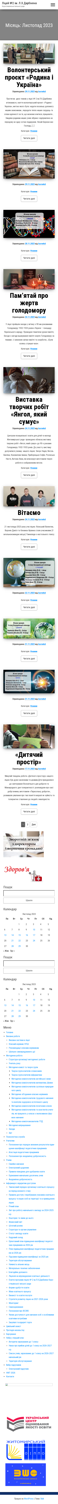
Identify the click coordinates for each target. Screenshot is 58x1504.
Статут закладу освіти (18, 1233)
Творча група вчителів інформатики (26, 1075)
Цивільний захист (13, 1326)
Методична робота (14, 1055)
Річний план (14, 1206)
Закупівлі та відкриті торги (20, 1322)
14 (12, 935)
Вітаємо (29, 513)
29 (19, 946)
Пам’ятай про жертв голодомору (29, 303)
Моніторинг (14, 1303)
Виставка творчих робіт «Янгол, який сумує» (29, 411)
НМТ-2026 (10, 1372)
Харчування (11, 1334)
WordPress (28, 1498)
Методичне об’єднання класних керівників (29, 1094)
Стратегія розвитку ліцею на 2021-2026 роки (28, 1299)
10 (34, 929)
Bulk (42, 1498)
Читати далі (29, 138)
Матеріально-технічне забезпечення (24, 1268)
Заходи (12, 1129)
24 (34, 940)
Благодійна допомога (18, 1272)
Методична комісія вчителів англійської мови (31, 1079)
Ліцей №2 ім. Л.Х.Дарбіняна (19, 3)
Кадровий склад (16, 1237)
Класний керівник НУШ (19, 1044)
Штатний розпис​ (16, 1225)
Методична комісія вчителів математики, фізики (32, 1082)
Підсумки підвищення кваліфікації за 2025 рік (28, 1256)
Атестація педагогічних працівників (24, 1152)
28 (12, 946)
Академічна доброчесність (20, 1179)
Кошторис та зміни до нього (21, 1218)
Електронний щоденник (19, 1167)
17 (34, 935)
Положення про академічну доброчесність (27, 1156)
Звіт (10, 1133)
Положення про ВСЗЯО (19, 1311)
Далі (34, 824)
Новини (33, 131)
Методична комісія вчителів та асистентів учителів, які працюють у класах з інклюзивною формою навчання (32, 1113)
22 (19, 940)
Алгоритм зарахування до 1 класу (23, 1341)
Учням (8, 1160)
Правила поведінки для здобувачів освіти (27, 1171)
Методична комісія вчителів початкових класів (31, 1106)
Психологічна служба (15, 1137)
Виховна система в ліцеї (19, 1040)
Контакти (10, 1376)
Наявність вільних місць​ (19, 1264)
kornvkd (42, 91)
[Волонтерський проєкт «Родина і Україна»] (29, 54)
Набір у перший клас (15, 1338)
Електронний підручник (19, 1369)
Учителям (10, 1140)
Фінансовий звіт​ (15, 1222)
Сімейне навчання (16, 1164)
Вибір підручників (13, 1365)
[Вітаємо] (29, 496)
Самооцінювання (16, 1307)
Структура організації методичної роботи (27, 1059)
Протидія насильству (15, 1330)
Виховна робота (13, 1036)
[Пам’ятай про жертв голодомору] (29, 279)
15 (19, 935)
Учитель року (14, 1063)
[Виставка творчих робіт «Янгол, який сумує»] (29, 380)
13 (5, 935)
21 (12, 940)
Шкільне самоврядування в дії (22, 1051)
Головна (9, 1032)
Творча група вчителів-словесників (26, 1071)
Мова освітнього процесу (20, 1291)
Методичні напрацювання (19, 1125)
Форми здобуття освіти (19, 1287)
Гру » (12, 951)
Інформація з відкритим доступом (21, 1183)
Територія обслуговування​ (20, 1260)
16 (27, 935)
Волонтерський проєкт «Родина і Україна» (29, 77)
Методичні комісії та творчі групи (23, 1067)
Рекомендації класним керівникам (24, 1048)
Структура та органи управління (22, 1229)
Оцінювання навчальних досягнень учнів (26, 1175)
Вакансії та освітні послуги (20, 1295)
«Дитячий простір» (29, 758)
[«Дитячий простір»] (29, 736)
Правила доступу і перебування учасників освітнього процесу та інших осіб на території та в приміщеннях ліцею (32, 1199)
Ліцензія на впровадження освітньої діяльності (29, 1276)
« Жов (6, 951)
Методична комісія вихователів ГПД (27, 1121)
